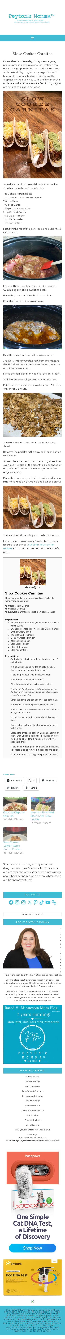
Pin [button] (38, 588)
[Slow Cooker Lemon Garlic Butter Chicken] (15, 834)
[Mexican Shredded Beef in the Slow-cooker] (43, 804)
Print (30, 588)
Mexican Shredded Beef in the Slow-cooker (42, 816)
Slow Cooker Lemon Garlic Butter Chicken (12, 846)
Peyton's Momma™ (32, 17)
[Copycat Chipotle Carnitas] (15, 804)
